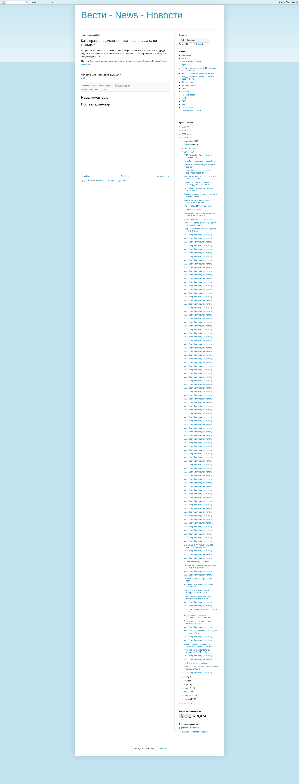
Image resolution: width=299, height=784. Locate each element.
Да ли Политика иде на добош (197, 562)
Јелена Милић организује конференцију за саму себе (197, 616)
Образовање (94, 89)
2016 (184, 138)
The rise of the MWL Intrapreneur (197, 206)
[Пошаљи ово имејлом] (117, 85)
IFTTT (87, 78)
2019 (184, 127)
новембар (188, 145)
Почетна (125, 176)
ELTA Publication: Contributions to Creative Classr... (198, 156)
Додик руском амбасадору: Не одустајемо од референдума (198, 645)
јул (185, 677)
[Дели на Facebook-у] (125, 85)
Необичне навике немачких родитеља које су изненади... (201, 224)
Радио (184, 88)
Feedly (102, 89)
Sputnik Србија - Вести (191, 111)
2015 (184, 704)
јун (185, 681)
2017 (184, 134)
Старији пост (163, 176)
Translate (200, 44)
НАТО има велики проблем (195, 663)
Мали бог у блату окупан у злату (198, 235)
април (187, 688)
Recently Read (187, 107)
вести (183, 58)
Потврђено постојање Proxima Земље (201, 161)
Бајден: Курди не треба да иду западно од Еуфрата (197, 622)
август (187, 152)
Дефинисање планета (194, 209)
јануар (187, 699)
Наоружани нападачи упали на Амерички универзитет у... (197, 597)
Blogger (163, 748)
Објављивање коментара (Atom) (110, 181)
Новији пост (87, 176)
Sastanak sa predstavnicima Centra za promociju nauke (200, 177)
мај (185, 685)
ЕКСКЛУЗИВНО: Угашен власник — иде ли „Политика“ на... (199, 546)
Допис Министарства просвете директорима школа (197, 171)
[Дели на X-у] (122, 85)
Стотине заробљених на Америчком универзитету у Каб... (200, 566)
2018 (184, 131)
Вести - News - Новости (132, 15)
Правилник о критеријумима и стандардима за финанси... (197, 183)
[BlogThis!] (119, 85)
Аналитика (186, 55)
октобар (188, 148)
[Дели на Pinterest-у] (128, 85)
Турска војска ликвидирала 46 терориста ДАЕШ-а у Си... (197, 591)
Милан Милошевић (191, 728)
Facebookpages (188, 95)
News (183, 104)
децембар (188, 141)
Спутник (185, 92)
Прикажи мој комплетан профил (193, 732)
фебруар (188, 695)
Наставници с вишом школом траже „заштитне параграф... (200, 214)
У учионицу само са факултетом (198, 219)
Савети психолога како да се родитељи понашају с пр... (197, 201)
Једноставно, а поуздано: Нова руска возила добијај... (200, 632)
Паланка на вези (188, 85)
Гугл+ (183, 65)
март (186, 692)
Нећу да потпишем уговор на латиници (198, 73)
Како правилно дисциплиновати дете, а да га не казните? (117, 61)
